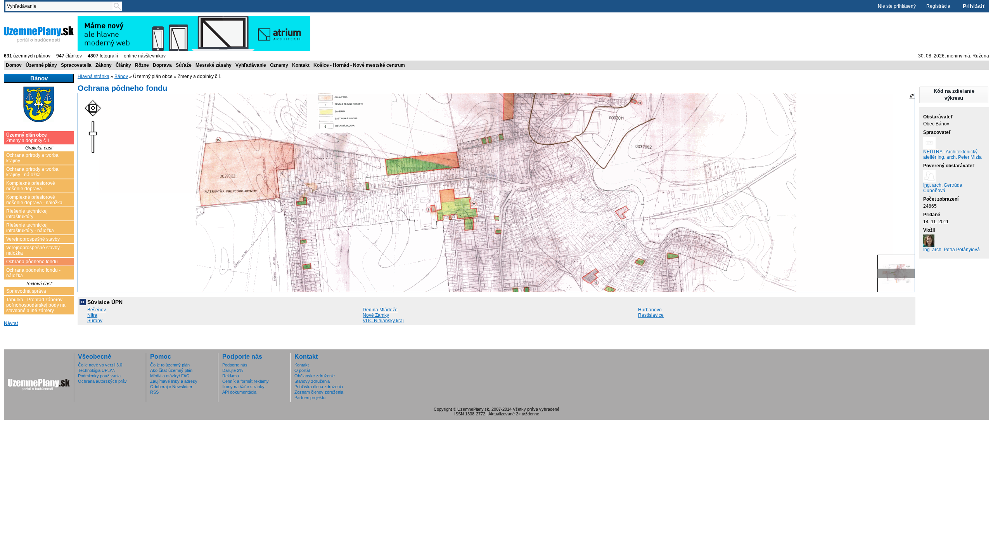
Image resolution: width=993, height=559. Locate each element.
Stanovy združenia (312, 381)
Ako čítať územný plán (171, 370)
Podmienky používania (99, 375)
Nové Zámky (376, 315)
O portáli (302, 370)
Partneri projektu (309, 397)
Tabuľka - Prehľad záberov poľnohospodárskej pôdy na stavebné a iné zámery (36, 305)
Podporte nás (234, 365)
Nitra (92, 315)
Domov (14, 65)
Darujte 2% (232, 370)
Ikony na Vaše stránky (243, 386)
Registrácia (938, 6)
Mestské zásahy (213, 65)
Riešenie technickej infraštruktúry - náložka (30, 227)
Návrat (11, 323)
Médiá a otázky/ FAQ (170, 375)
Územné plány (41, 65)
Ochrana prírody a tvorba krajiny (32, 158)
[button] (953, 95)
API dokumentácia (239, 392)
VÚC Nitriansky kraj (383, 320)
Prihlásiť (974, 6)
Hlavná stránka (93, 76)
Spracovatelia (76, 65)
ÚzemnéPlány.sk (22, 19)
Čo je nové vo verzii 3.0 (100, 365)
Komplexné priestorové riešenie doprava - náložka (34, 199)
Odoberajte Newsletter (171, 386)
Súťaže (184, 65)
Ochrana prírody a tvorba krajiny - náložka (32, 172)
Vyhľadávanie (250, 65)
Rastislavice (651, 315)
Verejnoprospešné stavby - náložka (34, 250)
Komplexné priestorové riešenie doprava (30, 186)
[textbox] (60, 6)
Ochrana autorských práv (102, 381)
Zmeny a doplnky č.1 (28, 137)
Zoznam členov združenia (318, 392)
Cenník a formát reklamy (245, 381)
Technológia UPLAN (97, 370)
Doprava (162, 65)
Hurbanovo (650, 309)
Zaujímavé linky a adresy (173, 381)
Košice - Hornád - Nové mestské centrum (359, 65)
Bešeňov (96, 309)
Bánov (121, 76)
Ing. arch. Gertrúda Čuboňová (942, 187)
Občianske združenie (314, 375)
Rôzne (142, 65)
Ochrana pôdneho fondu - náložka (33, 272)
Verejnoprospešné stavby (33, 239)
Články (123, 65)
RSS (154, 392)
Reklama (230, 375)
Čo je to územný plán (170, 365)
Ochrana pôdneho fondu (32, 261)
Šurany (94, 320)
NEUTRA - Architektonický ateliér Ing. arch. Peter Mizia (952, 154)
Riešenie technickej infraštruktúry (27, 213)
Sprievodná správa (26, 291)
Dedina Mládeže (380, 309)
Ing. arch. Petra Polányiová (951, 249)
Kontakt (301, 65)
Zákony (103, 65)
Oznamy (279, 65)
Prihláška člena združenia (318, 386)
